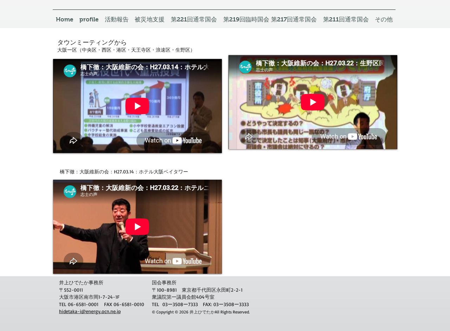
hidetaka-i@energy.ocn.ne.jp (90, 311)
